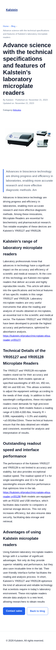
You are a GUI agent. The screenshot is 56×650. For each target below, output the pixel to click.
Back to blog (37, 611)
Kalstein (12, 9)
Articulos (17, 110)
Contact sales (14, 610)
